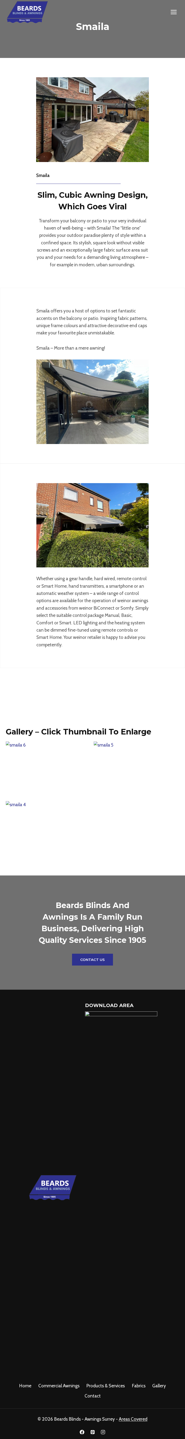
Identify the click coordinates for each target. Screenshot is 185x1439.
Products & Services (105, 1386)
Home (25, 1386)
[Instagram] (103, 1432)
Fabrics (138, 1386)
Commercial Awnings (58, 1386)
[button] (48, 770)
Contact (93, 1396)
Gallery (159, 1386)
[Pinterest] (92, 1432)
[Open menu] (173, 12)
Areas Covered (133, 1419)
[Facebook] (81, 1432)
